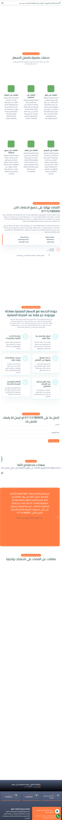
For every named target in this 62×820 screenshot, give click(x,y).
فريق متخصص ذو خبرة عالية (43, 337)
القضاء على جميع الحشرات (11, 151)
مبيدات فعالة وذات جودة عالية (13, 359)
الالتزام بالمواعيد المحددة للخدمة (14, 383)
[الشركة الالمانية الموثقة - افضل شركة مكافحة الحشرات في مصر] (40, 3)
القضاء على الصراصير (31, 96)
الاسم (57, 424)
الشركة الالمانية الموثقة (47, 573)
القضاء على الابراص (51, 150)
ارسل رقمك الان (54, 441)
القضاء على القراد (31, 150)
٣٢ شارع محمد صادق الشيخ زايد (48, 797)
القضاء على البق (51, 95)
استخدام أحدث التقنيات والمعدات (13, 337)
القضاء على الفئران (11, 95)
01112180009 (50, 251)
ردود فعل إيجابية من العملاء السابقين (43, 384)
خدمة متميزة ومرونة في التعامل (42, 359)
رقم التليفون (55, 432)
